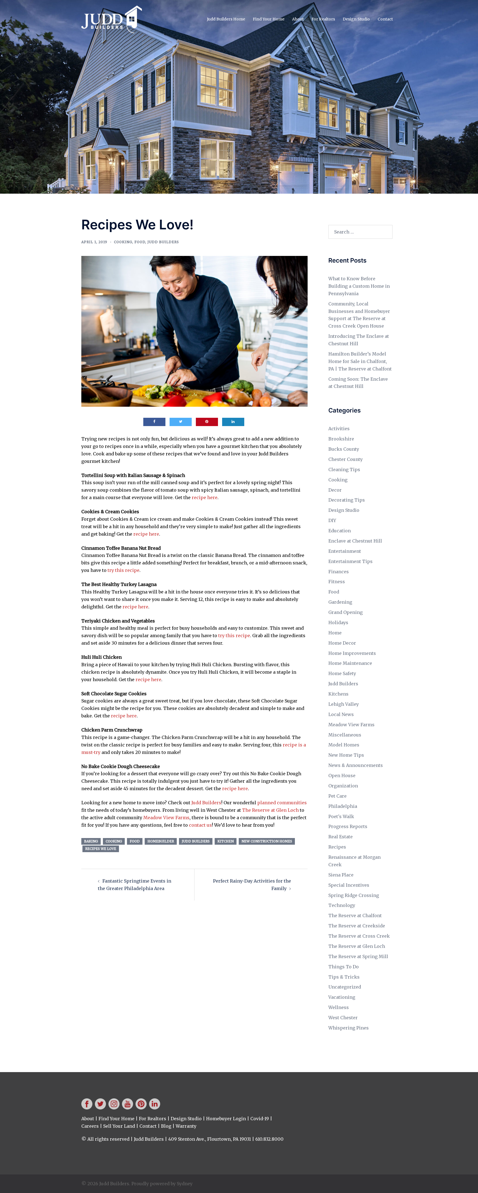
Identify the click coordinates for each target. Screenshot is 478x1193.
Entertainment (344, 551)
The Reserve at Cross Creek (359, 936)
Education (339, 530)
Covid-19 (259, 1118)
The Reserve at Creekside (356, 926)
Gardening (340, 602)
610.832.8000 (269, 1139)
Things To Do (343, 966)
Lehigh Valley (343, 704)
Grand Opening (345, 612)
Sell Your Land (119, 1126)
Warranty (186, 1126)
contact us (200, 825)
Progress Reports (347, 826)
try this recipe (123, 570)
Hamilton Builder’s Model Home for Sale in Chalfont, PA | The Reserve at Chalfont (360, 361)
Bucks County (343, 449)
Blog (166, 1126)
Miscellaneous (344, 735)
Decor (335, 490)
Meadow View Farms (166, 817)
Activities (339, 428)
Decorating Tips (346, 500)
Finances (338, 571)
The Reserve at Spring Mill (358, 956)
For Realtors (323, 19)
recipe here (204, 497)
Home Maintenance (350, 663)
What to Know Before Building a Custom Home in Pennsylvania (359, 286)
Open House (341, 775)
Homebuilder (160, 841)
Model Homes (343, 745)
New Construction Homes (266, 841)
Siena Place (341, 875)
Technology (341, 905)
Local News (341, 714)
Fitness (336, 581)
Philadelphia (342, 806)
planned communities (282, 802)
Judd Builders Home (226, 19)
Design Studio (356, 19)
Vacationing (341, 997)
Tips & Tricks (344, 977)
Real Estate (340, 836)
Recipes (337, 847)
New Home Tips (346, 755)
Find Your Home (268, 19)
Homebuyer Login (226, 1118)
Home (335, 633)
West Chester (343, 1017)
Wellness (338, 1007)
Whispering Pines (348, 1028)
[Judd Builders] (111, 19)
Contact (385, 19)
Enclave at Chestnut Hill (355, 541)
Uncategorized (344, 987)
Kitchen (225, 841)
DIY (332, 520)
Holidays (338, 622)
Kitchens (338, 694)
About (298, 19)
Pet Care (337, 796)
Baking (91, 841)
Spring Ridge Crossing (353, 895)
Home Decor (342, 643)
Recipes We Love (100, 849)
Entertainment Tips (350, 561)
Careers (90, 1126)
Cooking (123, 242)
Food (139, 242)
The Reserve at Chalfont (355, 915)
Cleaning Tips (344, 469)
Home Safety (342, 673)
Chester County (345, 459)
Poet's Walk (341, 816)
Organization (343, 786)
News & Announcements (355, 765)
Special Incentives (348, 885)
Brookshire (341, 439)
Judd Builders (163, 242)
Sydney (185, 1183)
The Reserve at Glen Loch (270, 810)
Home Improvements (352, 653)
